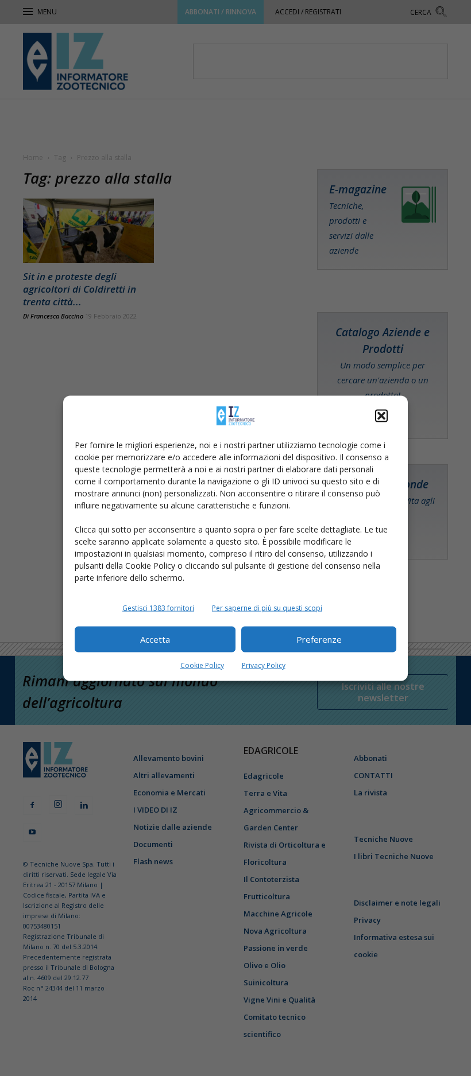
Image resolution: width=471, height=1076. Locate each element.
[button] (381, 415)
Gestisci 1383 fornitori (158, 607)
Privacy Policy (263, 665)
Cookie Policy (202, 665)
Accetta (155, 639)
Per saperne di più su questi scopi (267, 607)
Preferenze (319, 639)
